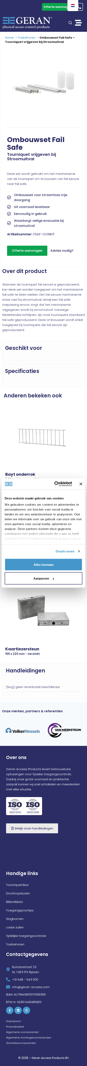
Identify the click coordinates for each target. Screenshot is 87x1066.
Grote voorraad (15, 7)
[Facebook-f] (9, 1010)
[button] (78, 23)
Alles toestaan (44, 564)
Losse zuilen (15, 927)
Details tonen (65, 551)
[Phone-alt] (79, 7)
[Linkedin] (18, 1010)
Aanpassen (41, 578)
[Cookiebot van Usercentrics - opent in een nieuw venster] (54, 484)
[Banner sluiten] (81, 483)
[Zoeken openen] (70, 22)
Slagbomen (14, 919)
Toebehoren (26, 38)
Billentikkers (14, 902)
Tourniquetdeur (17, 885)
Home (9, 38)
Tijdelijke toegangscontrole (26, 936)
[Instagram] (26, 1010)
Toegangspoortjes (20, 910)
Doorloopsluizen (18, 893)
